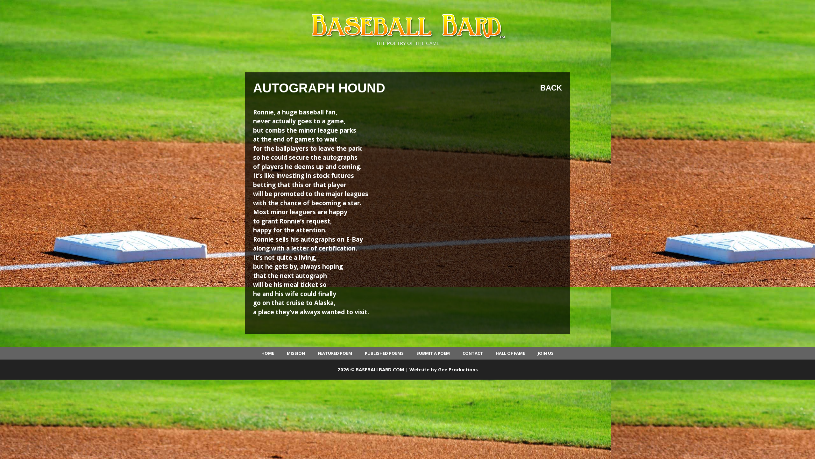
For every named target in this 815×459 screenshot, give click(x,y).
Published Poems (384, 353)
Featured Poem (335, 353)
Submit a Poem (433, 353)
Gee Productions (458, 369)
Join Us (546, 353)
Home (267, 353)
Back (551, 88)
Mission (296, 353)
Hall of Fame (510, 353)
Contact (473, 353)
